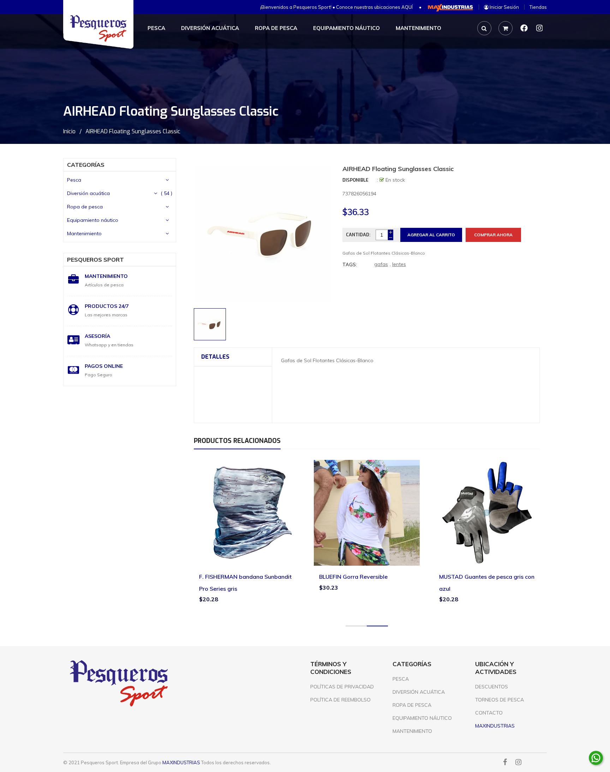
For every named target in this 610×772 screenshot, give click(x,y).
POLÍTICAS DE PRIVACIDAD (342, 686)
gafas (381, 264)
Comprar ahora (493, 234)
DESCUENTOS (491, 686)
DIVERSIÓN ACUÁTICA (419, 692)
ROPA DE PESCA (412, 705)
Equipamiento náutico (92, 220)
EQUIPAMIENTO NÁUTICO (422, 718)
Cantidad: (358, 235)
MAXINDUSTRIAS (181, 762)
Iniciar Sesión (504, 7)
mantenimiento (106, 276)
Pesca (74, 180)
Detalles (215, 356)
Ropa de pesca (85, 206)
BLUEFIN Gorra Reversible (353, 576)
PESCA (401, 679)
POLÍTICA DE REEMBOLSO (340, 700)
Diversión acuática (88, 193)
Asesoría (97, 336)
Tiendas (538, 7)
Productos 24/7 (106, 306)
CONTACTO (489, 713)
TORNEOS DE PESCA (499, 700)
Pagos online (104, 366)
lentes (399, 264)
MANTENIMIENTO (412, 731)
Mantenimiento (84, 233)
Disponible (355, 180)
